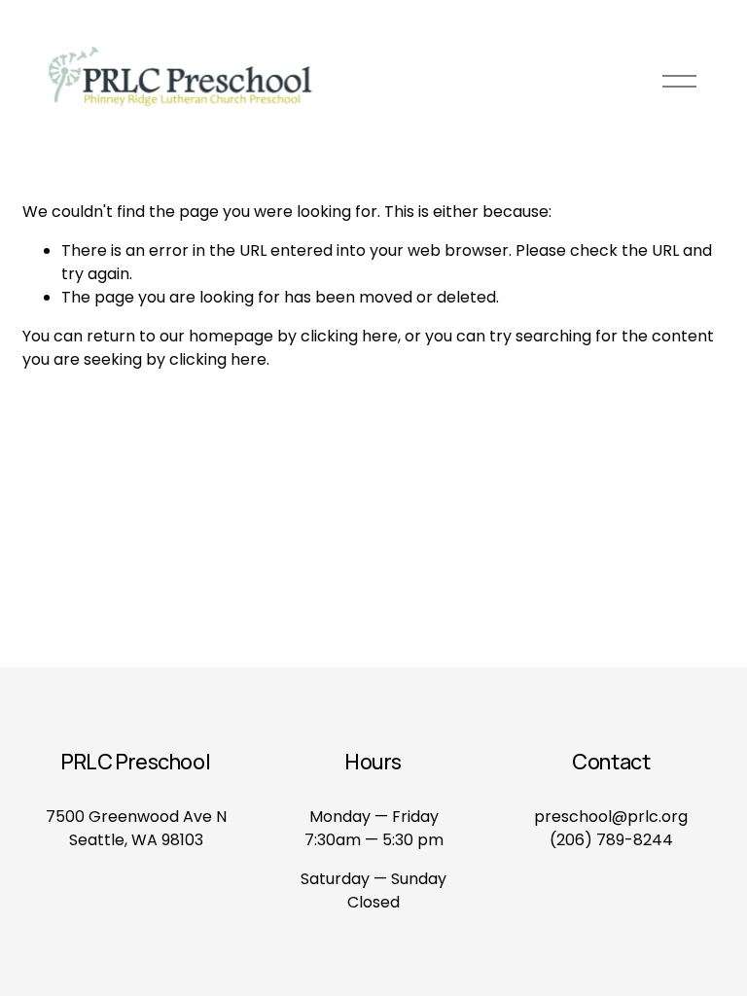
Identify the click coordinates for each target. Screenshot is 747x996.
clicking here (349, 336)
